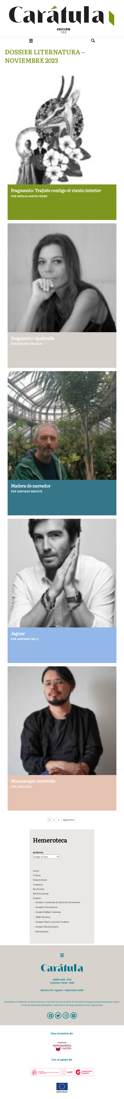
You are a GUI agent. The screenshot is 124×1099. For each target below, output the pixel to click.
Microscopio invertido (33, 781)
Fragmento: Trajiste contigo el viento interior (56, 190)
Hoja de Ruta (40, 879)
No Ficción (38, 889)
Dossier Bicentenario (47, 926)
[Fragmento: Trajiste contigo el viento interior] (62, 129)
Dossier (37, 898)
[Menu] (31, 40)
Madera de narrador (31, 485)
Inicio (36, 870)
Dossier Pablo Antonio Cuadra (52, 921)
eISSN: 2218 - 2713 (62, 979)
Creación (38, 884)
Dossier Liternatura (46, 907)
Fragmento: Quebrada (32, 338)
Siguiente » (69, 819)
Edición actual (41, 893)
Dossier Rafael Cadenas (48, 911)
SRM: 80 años (43, 916)
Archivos (38, 852)
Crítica (36, 875)
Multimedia (42, 931)
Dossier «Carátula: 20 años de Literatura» (58, 902)
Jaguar (18, 633)
